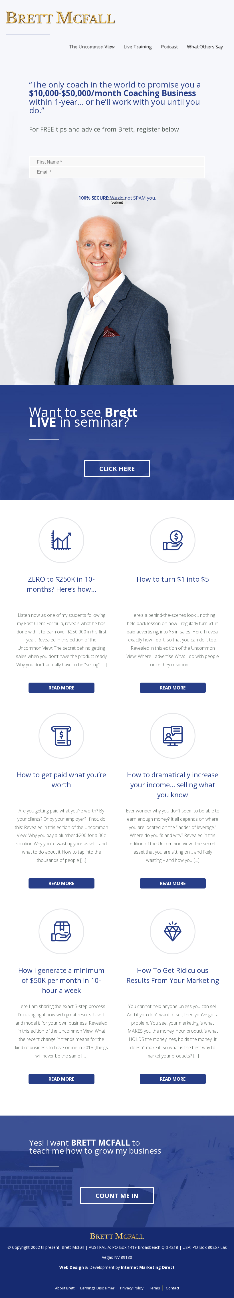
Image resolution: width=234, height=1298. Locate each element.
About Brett (64, 1288)
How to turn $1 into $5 (173, 579)
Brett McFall (73, 1247)
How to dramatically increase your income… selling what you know (172, 784)
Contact (172, 1288)
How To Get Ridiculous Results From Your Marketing (172, 975)
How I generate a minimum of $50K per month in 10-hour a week (61, 980)
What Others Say (205, 46)
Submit (117, 202)
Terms (154, 1288)
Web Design (71, 1267)
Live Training (138, 46)
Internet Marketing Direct (148, 1267)
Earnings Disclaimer (97, 1288)
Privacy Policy (132, 1288)
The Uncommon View (91, 46)
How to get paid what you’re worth (61, 779)
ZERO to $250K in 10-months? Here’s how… (61, 584)
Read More (61, 688)
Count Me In (117, 1195)
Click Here (117, 468)
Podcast (169, 46)
